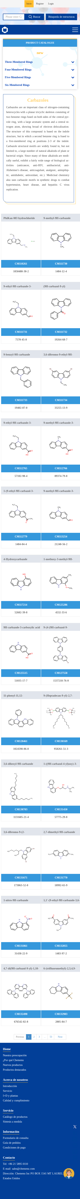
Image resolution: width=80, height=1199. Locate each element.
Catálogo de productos (15, 1116)
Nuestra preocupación (15, 1055)
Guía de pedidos (12, 1142)
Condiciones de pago (14, 1147)
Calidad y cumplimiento (16, 1100)
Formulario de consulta (15, 1138)
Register (40, 3)
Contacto (9, 1157)
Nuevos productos (13, 1065)
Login (51, 3)
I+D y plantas (10, 1095)
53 (51, 1036)
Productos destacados (14, 1069)
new (40, 53)
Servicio (7, 1090)
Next (60, 1036)
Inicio (29, 3)
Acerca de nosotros (15, 1079)
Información (11, 1131)
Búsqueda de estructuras (61, 16)
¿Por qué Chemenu (13, 1060)
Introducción (10, 1086)
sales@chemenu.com (23, 1168)
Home (7, 1049)
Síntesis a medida (12, 1121)
